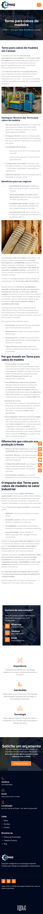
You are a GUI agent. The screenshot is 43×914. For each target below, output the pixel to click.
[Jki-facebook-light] (3, 881)
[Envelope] (40, 460)
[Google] (40, 454)
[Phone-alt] (40, 465)
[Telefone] (3, 778)
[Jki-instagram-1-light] (8, 881)
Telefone (5, 781)
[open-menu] (39, 5)
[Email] (3, 790)
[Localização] (3, 802)
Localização (7, 805)
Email (4, 793)
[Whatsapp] (14, 881)
